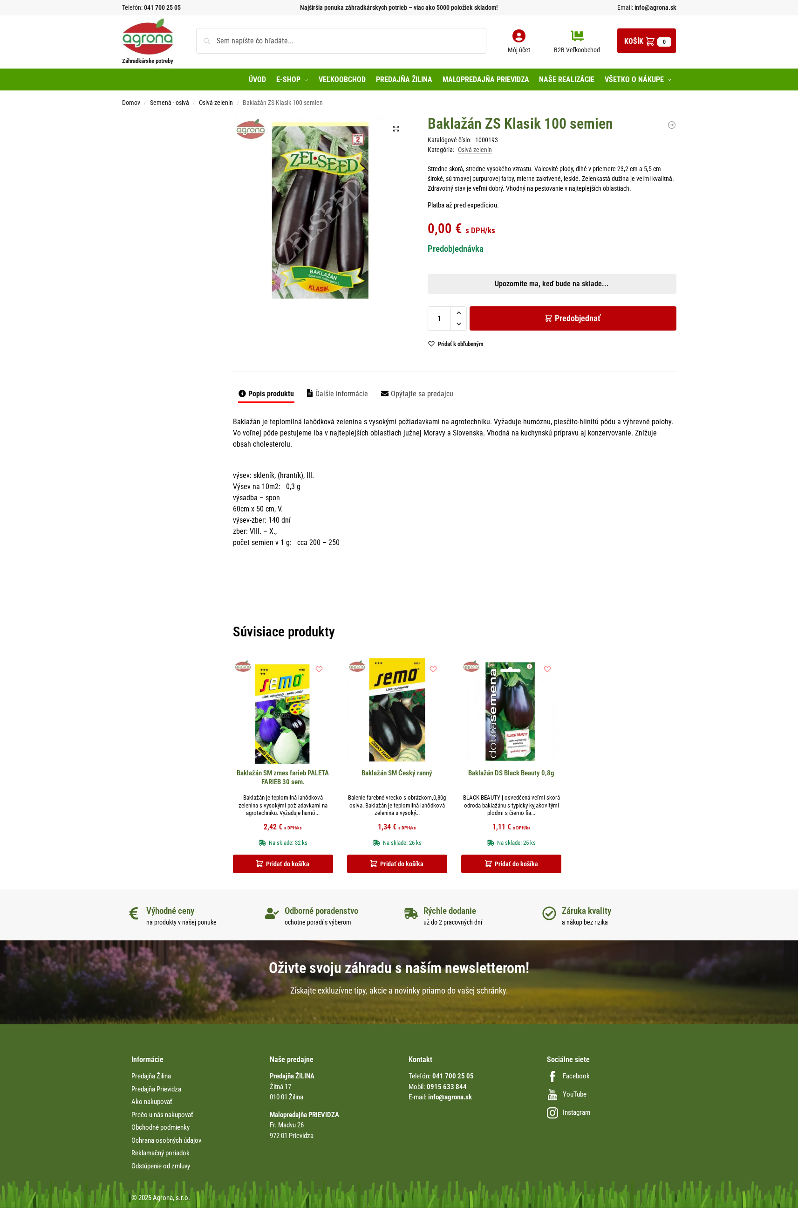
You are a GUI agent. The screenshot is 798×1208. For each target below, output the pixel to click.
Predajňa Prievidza (156, 1089)
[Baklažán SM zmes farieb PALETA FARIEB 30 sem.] (283, 711)
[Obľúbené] (319, 669)
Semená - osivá (169, 102)
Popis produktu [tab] (271, 393)
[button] (646, 41)
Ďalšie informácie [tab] (341, 393)
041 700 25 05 (162, 7)
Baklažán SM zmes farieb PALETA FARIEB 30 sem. (283, 778)
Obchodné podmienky (160, 1127)
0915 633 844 (447, 1087)
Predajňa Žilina (151, 1076)
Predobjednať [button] (391, 348)
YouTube (575, 1094)
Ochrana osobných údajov (166, 1140)
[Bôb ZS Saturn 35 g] (671, 125)
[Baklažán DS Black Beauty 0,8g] (511, 711)
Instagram (576, 1112)
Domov (131, 102)
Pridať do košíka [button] (287, 864)
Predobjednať (577, 318)
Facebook (576, 1076)
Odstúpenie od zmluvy (160, 1166)
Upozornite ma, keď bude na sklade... (386, 326)
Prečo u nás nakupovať (162, 1115)
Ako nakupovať (151, 1102)
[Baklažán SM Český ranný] (397, 711)
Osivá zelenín (216, 102)
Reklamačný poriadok (160, 1153)
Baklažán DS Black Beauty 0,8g (511, 773)
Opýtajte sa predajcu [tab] (422, 393)
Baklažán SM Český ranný (396, 773)
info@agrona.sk (654, 7)
